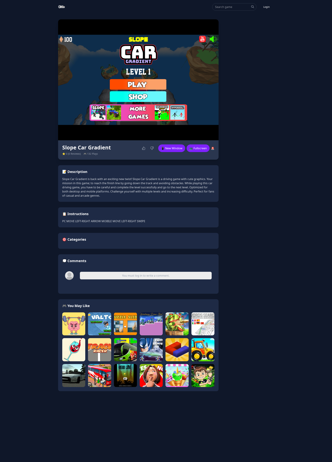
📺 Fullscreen (198, 148)
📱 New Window (171, 148)
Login (266, 6)
